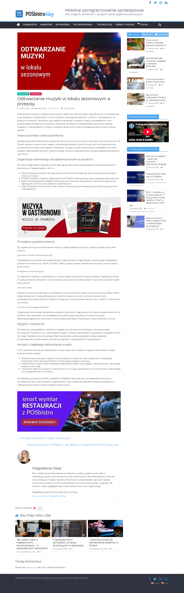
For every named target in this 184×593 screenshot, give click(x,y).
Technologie (104, 24)
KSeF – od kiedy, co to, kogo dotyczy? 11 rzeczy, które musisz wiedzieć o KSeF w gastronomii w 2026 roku (147, 199)
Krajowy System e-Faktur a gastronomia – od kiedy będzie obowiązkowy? (156, 222)
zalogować (31, 567)
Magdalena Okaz (40, 108)
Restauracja (35, 94)
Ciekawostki (30, 24)
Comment (163, 34)
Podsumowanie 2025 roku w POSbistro (156, 175)
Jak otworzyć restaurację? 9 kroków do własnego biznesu (156, 97)
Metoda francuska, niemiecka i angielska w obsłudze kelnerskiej (156, 62)
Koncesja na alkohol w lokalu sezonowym (43, 438)
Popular (135, 34)
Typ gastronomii (82, 24)
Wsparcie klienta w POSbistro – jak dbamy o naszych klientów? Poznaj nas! (74, 444)
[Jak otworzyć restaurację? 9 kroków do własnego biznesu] (136, 93)
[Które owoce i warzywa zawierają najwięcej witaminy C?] (136, 38)
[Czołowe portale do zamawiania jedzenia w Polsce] (105, 521)
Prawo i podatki (124, 24)
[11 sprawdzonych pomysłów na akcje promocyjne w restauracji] (69, 521)
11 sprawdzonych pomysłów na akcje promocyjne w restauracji (68, 542)
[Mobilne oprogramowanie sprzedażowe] (18, 24)
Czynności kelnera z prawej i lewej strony (155, 80)
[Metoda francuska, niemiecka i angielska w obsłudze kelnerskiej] (136, 56)
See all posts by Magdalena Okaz (49, 496)
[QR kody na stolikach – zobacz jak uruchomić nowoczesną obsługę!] (136, 155)
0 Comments (69, 108)
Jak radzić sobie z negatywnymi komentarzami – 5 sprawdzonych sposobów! (32, 544)
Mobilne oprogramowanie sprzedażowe (104, 10)
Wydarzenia (63, 24)
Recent (149, 34)
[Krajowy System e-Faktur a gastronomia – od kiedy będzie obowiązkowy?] (136, 217)
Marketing (46, 24)
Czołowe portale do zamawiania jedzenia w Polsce (103, 542)
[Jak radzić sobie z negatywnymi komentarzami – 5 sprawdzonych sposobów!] (32, 521)
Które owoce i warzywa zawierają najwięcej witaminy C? (156, 43)
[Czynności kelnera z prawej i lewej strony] (136, 77)
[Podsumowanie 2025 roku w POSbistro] (136, 173)
